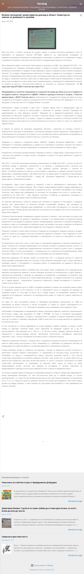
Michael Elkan (50, 569)
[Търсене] (81, 4)
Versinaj (42, 3)
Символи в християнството (15, 537)
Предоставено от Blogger (43, 565)
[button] (81, 15)
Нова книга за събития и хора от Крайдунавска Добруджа (29, 482)
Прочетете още (75, 501)
